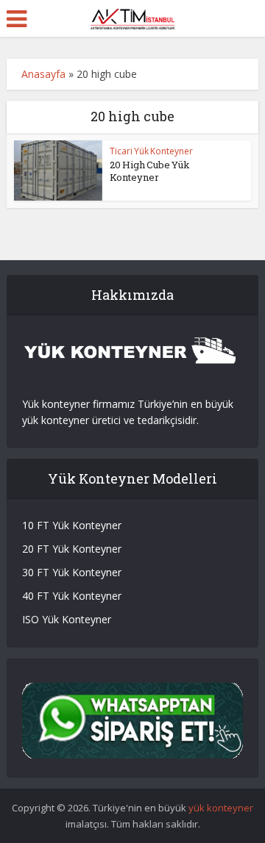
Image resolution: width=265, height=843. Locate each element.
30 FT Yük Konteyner (71, 572)
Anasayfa (43, 74)
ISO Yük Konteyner (66, 619)
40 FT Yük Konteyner (71, 596)
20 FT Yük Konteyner (71, 549)
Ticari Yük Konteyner (151, 151)
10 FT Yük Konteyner (71, 525)
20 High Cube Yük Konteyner (150, 171)
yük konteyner (220, 807)
